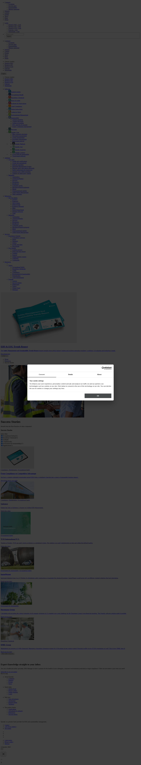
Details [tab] (70, 374)
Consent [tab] (42, 374)
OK (98, 396)
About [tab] (99, 374)
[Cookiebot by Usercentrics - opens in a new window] (103, 368)
